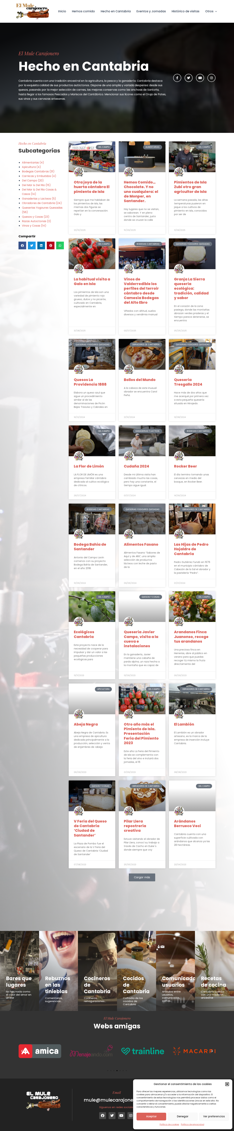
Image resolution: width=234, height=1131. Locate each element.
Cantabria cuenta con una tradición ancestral (212, 995)
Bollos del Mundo (140, 379)
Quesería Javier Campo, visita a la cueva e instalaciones (141, 638)
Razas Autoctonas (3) (36, 221)
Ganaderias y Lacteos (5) (39, 199)
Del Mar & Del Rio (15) (36, 185)
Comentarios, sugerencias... (54, 999)
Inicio (62, 11)
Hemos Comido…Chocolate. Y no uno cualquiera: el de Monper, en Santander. (141, 191)
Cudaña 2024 (136, 466)
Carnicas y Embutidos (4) (39, 176)
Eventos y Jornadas (151, 11)
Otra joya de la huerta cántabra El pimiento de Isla (91, 187)
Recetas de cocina (213, 981)
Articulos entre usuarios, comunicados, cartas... (171, 996)
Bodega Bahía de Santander (90, 546)
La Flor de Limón (89, 466)
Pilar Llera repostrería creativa (135, 826)
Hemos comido (83, 11)
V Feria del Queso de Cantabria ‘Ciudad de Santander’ (90, 828)
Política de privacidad (192, 1124)
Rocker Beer (185, 466)
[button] (227, 1084)
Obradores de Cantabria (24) (42, 203)
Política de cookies (169, 1124)
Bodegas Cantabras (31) (38, 171)
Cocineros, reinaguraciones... (95, 999)
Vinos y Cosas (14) (34, 226)
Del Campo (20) (33, 180)
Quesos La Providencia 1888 (90, 382)
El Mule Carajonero (117, 1018)
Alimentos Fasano (141, 544)
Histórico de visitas (185, 11)
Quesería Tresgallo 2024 (188, 382)
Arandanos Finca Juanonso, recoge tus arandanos (191, 636)
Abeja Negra (86, 724)
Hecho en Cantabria (116, 11)
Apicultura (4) (31, 167)
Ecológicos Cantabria (84, 634)
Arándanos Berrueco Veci (187, 823)
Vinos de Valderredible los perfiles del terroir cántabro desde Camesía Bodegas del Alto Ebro (141, 291)
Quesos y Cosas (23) (35, 217)
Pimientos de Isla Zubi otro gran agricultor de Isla (190, 187)
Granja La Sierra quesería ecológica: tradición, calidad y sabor (191, 288)
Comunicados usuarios (180, 981)
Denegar (182, 1116)
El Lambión (184, 724)
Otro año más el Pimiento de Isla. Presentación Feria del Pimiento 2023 (141, 733)
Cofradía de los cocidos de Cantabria (133, 1001)
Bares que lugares (19, 981)
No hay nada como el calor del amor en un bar (18, 995)
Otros (209, 11)
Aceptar (151, 1116)
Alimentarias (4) (33, 163)
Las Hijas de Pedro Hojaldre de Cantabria (191, 549)
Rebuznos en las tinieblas (57, 985)
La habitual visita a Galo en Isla (92, 281)
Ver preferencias (214, 1116)
